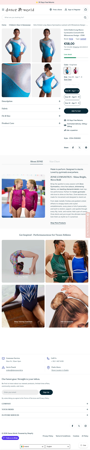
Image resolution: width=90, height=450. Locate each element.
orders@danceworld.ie (14, 370)
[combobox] (45, 17)
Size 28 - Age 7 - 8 (72, 91)
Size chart (68, 80)
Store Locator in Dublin (60, 370)
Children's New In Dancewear (20, 25)
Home (4, 25)
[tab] (36, 162)
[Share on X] (79, 147)
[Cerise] (75, 70)
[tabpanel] (45, 196)
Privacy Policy (48, 436)
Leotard (83, 39)
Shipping (76, 47)
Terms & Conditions (63, 436)
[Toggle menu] (3, 9)
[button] (88, 225)
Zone (71, 39)
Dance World (12, 433)
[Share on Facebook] (73, 147)
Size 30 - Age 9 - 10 (72, 97)
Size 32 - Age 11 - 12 (72, 103)
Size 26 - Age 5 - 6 (72, 85)
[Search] (85, 17)
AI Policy (85, 436)
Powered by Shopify (25, 433)
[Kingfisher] (67, 70)
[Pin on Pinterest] (86, 147)
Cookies (76, 436)
